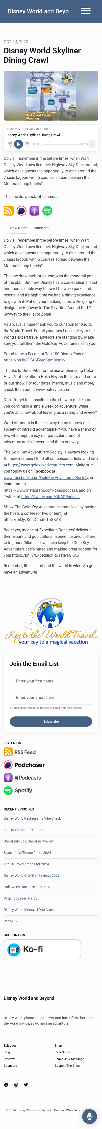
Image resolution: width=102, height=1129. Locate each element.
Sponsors (10, 1065)
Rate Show (62, 1052)
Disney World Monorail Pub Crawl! (29, 910)
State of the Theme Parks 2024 (27, 853)
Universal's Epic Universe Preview (29, 841)
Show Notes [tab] (18, 228)
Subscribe (51, 721)
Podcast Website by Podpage (74, 1110)
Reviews (10, 1059)
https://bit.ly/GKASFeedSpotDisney (34, 360)
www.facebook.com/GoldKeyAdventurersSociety (46, 477)
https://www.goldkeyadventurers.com (41, 465)
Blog (7, 1052)
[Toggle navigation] (85, 11)
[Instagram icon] (16, 1085)
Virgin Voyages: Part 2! (21, 898)
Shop (58, 1045)
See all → (11, 921)
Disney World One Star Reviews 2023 (32, 875)
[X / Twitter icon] (26, 1085)
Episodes (10, 1045)
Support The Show (67, 1065)
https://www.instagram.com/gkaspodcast (40, 490)
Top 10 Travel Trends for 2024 (26, 864)
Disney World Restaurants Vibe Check (32, 818)
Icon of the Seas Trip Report (25, 830)
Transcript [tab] (41, 228)
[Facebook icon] (6, 1085)
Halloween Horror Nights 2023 (27, 887)
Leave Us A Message (69, 1059)
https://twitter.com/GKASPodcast (50, 496)
